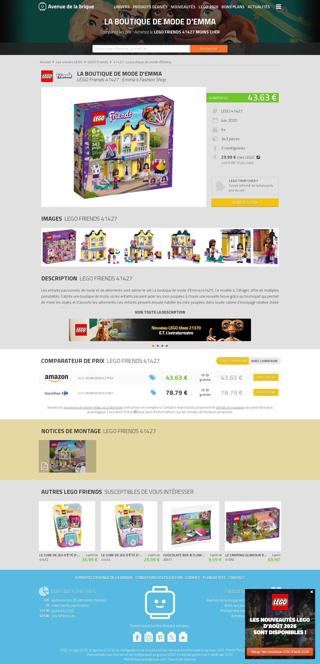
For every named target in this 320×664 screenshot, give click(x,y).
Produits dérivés (150, 7)
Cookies (192, 578)
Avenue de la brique (66, 6)
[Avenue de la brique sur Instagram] (148, 635)
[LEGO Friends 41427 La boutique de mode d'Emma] (59, 263)
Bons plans (233, 7)
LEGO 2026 (208, 7)
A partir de (218, 97)
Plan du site (214, 578)
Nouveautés (183, 7)
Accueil (45, 62)
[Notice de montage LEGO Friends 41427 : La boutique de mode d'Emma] (67, 456)
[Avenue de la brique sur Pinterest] (160, 635)
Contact (236, 578)
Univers (122, 7)
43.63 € (262, 97)
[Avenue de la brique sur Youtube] (183, 635)
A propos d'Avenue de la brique (104, 578)
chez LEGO (237, 157)
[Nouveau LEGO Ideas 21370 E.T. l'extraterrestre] (160, 330)
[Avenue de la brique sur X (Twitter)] (171, 635)
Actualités (259, 7)
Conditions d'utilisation (159, 578)
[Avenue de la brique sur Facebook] (137, 635)
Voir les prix (245, 202)
